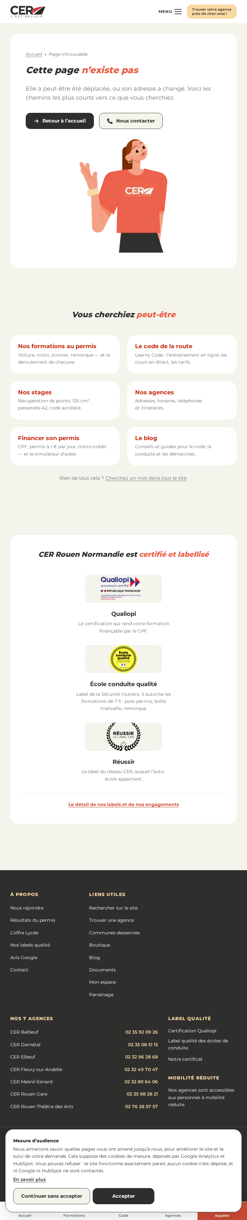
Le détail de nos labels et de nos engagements (124, 804)
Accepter (123, 1196)
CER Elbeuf (22, 1057)
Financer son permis (48, 438)
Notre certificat (185, 1059)
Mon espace (102, 982)
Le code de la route (163, 346)
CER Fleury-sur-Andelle (36, 1069)
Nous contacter (135, 121)
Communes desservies (114, 933)
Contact (19, 970)
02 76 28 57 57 (141, 1106)
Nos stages (35, 392)
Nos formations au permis (57, 346)
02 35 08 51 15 (143, 1045)
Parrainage (101, 995)
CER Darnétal (25, 1045)
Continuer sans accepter (51, 1196)
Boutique (99, 945)
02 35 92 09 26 (141, 1032)
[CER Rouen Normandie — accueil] (27, 11)
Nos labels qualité (30, 945)
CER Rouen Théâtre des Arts (41, 1106)
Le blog (146, 438)
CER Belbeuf (24, 1032)
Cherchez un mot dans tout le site (146, 478)
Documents (102, 970)
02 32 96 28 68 (141, 1057)
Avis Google (23, 957)
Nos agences (154, 392)
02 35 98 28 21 (142, 1094)
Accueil (34, 54)
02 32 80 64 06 (141, 1082)
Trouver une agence (111, 920)
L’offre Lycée (24, 933)
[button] (170, 12)
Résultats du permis (32, 920)
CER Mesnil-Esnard (31, 1082)
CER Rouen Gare (28, 1094)
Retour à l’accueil (64, 121)
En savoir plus (29, 1179)
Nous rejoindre (26, 908)
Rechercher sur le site (113, 908)
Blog (94, 957)
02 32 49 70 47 (141, 1069)
